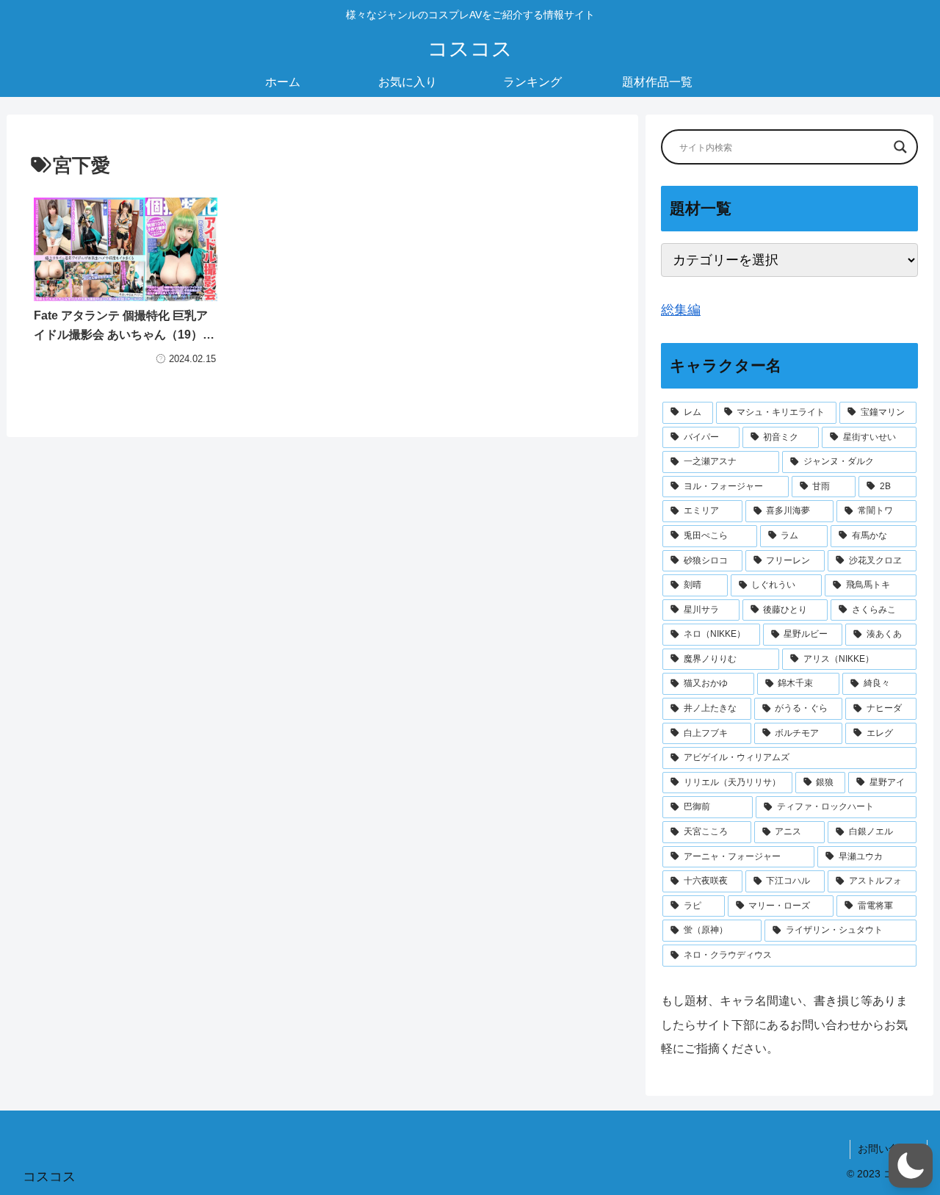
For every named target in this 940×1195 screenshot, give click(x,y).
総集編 (681, 310)
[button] (911, 1166)
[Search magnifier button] (900, 147)
